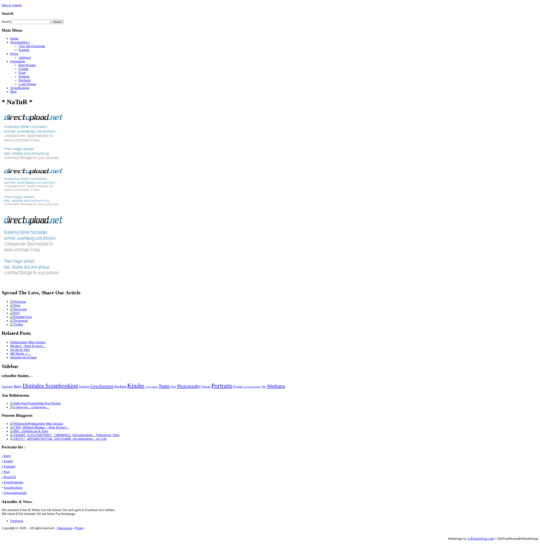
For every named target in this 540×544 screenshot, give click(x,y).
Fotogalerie (17, 61)
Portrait (206, 386)
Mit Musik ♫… (20, 353)
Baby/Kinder (27, 65)
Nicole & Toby (20, 350)
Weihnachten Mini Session (28, 342)
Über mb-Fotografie (32, 46)
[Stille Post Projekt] (23, 403)
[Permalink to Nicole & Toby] (19, 431)
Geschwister (101, 386)
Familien (84, 386)
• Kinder (7, 461)
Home (14, 38)
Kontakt (24, 50)
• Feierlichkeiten (12, 482)
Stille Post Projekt (49, 403)
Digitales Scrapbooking (50, 385)
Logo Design (27, 84)
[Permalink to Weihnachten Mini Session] (19, 423)
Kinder (135, 385)
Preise (14, 53)
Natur (164, 386)
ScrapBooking (19, 88)
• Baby (6, 456)
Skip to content (12, 5)
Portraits (24, 76)
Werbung (276, 386)
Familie (23, 69)
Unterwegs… (40, 407)
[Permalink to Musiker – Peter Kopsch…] (22, 427)
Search (7, 21)
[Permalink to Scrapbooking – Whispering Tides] (42, 435)
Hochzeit (25, 80)
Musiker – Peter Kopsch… (28, 346)
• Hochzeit (9, 477)
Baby (18, 386)
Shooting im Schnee (23, 357)
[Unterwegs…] (20, 407)
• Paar (6, 472)
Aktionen (25, 57)
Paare (22, 72)
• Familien (8, 466)
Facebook (16, 521)
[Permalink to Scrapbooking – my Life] (42, 439)
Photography (189, 386)
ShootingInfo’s (20, 42)
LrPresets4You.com (481, 538)
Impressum (65, 528)
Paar (173, 386)
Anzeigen (7, 386)
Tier (263, 386)
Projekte (238, 386)
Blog (13, 91)
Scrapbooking (13, 487)
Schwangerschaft (252, 387)
